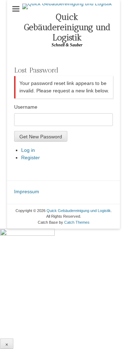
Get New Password (40, 136)
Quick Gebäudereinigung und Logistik (67, 27)
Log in (28, 150)
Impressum (26, 191)
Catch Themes (77, 222)
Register (30, 157)
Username (25, 107)
